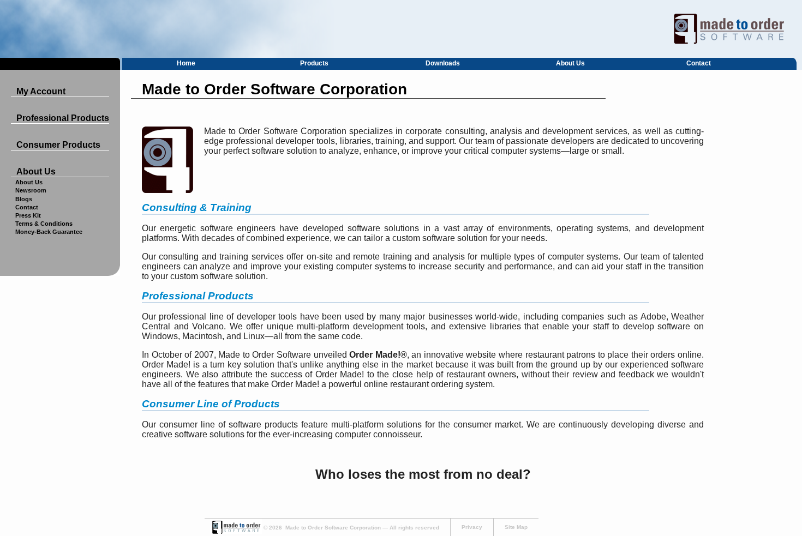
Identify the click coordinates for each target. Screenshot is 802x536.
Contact (698, 63)
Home (186, 63)
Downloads (443, 63)
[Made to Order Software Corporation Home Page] (401, 29)
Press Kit (28, 215)
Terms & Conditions (44, 223)
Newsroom (30, 190)
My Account (40, 91)
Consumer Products (58, 144)
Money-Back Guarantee (48, 231)
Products (314, 63)
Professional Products (62, 118)
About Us (570, 63)
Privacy (472, 527)
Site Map (516, 527)
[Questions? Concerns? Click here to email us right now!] (236, 532)
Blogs (23, 199)
